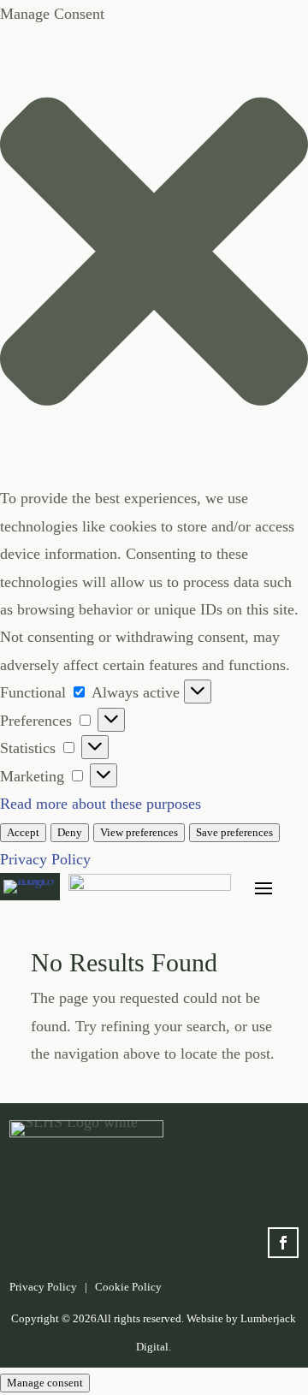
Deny (69, 832)
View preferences (139, 832)
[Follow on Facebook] (283, 1242)
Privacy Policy (45, 859)
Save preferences (234, 832)
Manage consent (45, 1382)
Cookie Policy (128, 1286)
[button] (154, 255)
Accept (23, 832)
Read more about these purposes (100, 803)
